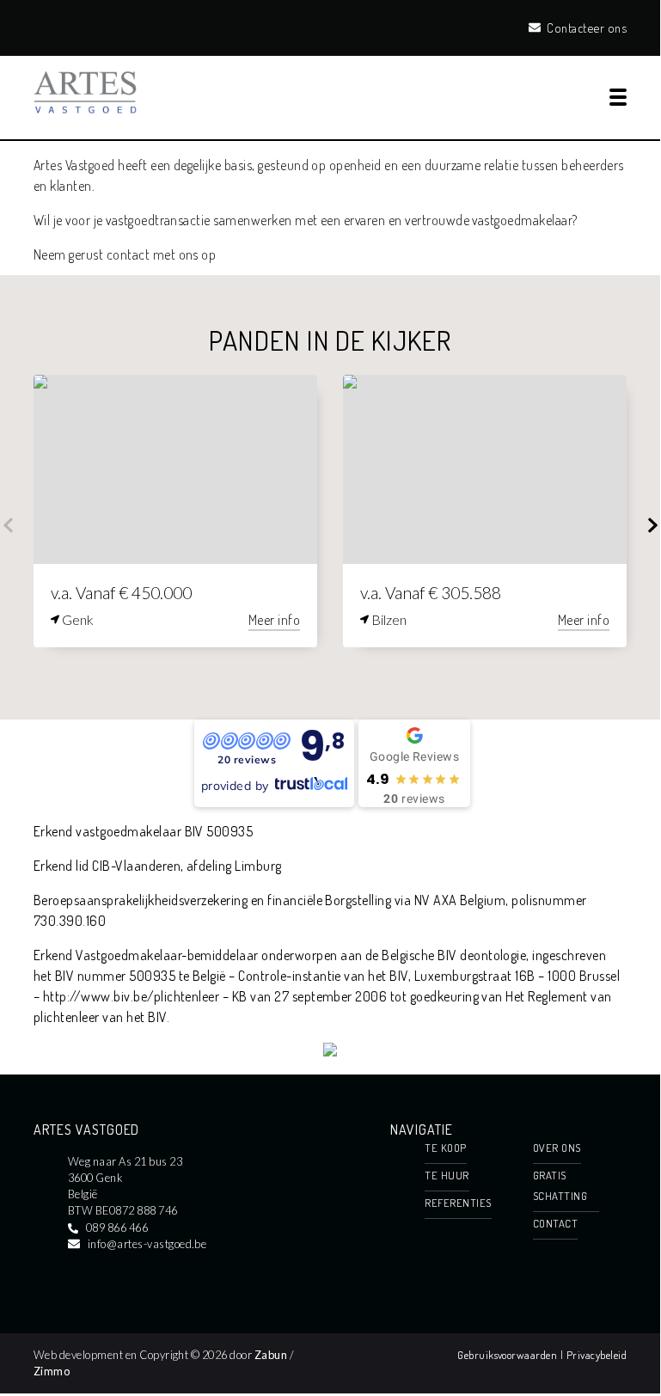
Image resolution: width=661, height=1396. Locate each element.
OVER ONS (557, 1147)
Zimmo (52, 1371)
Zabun (270, 1355)
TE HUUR (446, 1175)
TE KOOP (445, 1147)
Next (652, 525)
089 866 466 (117, 1227)
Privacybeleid (596, 1355)
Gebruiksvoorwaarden (508, 1355)
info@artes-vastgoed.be (147, 1244)
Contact (555, 1223)
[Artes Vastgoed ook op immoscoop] (330, 1051)
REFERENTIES (458, 1202)
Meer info (274, 619)
